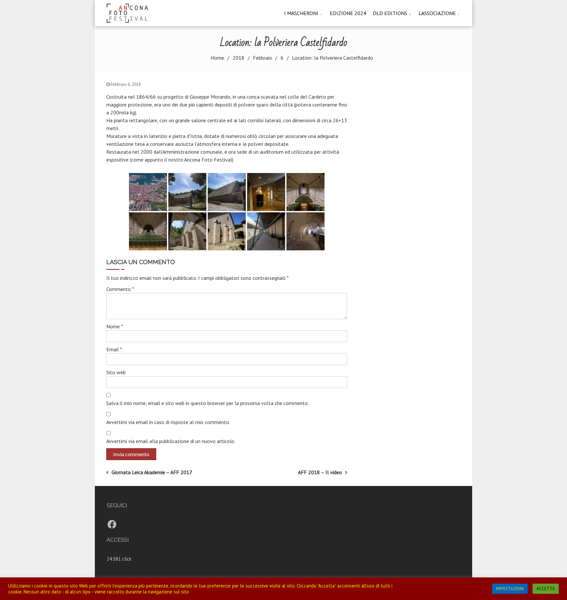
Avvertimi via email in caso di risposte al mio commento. (168, 422)
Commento (120, 289)
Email (114, 349)
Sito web (116, 372)
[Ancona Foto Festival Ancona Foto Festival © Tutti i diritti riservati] (129, 12)
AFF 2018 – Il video (320, 472)
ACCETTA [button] (545, 588)
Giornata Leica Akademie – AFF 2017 (152, 472)
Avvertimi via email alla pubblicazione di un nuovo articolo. (170, 441)
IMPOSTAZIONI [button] (510, 588)
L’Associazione (437, 13)
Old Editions (390, 13)
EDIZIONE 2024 (348, 13)
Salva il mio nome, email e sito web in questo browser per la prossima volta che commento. (207, 403)
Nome (114, 326)
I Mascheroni (301, 13)
